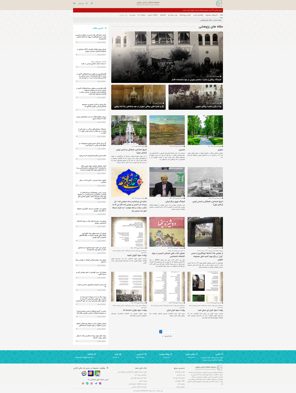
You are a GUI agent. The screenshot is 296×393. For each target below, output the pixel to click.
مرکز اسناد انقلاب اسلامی (139, 387)
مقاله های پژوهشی (205, 20)
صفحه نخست (217, 20)
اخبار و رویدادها (185, 15)
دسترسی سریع (179, 368)
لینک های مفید (141, 368)
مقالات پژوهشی (180, 381)
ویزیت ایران (143, 381)
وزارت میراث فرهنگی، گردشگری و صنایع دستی (132, 372)
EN (74, 3)
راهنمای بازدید (198, 15)
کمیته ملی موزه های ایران (139, 378)
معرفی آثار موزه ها (179, 378)
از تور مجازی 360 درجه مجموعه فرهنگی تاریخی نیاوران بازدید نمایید (202, 10)
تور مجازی (123, 15)
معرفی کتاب (181, 384)
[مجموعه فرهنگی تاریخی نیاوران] (219, 3)
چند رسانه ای (172, 15)
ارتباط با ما (141, 15)
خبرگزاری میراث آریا (141, 375)
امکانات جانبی (153, 15)
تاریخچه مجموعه (212, 15)
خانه (221, 15)
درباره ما (132, 15)
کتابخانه (163, 15)
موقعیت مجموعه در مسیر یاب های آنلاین (89, 368)
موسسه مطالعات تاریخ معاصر (138, 384)
